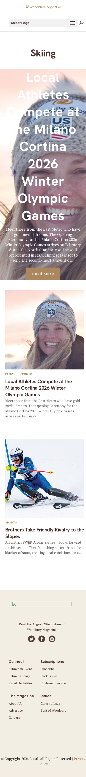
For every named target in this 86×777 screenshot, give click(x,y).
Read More (43, 273)
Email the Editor (20, 683)
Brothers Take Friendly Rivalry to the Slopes (44, 533)
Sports (26, 374)
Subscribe (48, 669)
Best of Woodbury (53, 710)
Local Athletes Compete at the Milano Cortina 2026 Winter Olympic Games (43, 146)
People (10, 374)
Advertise (16, 710)
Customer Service (53, 683)
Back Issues (49, 676)
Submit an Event (20, 669)
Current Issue (50, 703)
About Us (15, 703)
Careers (14, 717)
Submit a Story (19, 676)
